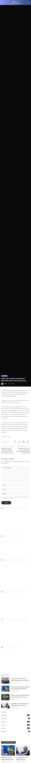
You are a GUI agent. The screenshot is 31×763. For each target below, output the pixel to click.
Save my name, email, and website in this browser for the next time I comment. (16, 497)
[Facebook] (15, 441)
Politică (4, 375)
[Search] (28, 2)
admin (5, 383)
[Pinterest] (23, 441)
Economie (3, 718)
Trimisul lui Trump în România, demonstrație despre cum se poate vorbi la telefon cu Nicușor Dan (20, 680)
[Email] (27, 441)
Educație (3, 721)
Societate (3, 731)
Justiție (3, 725)
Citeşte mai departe (6, 436)
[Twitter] (19, 441)
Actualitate (4, 715)
